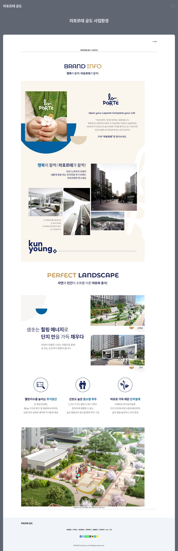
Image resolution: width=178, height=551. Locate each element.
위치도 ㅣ (75, 529)
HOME (155, 41)
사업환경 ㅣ (95, 529)
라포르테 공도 (12, 6)
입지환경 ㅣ (82, 529)
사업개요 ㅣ (69, 529)
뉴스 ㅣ (108, 529)
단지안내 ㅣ (102, 529)
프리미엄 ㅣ (89, 529)
